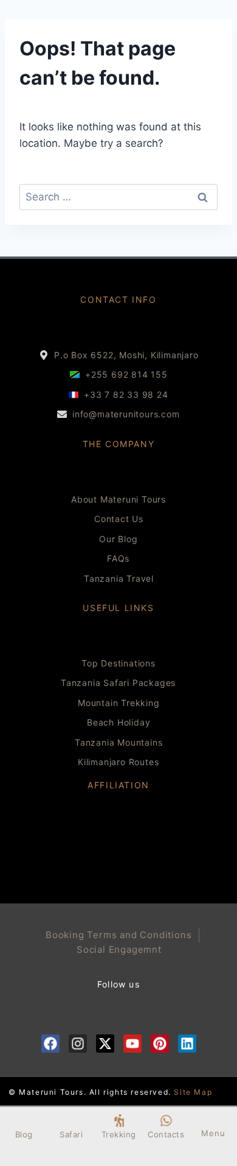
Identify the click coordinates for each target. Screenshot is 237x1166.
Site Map (193, 1092)
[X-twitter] (105, 1043)
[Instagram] (78, 1043)
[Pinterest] (160, 1043)
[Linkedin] (187, 1043)
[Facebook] (50, 1043)
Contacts (166, 1134)
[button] (213, 1121)
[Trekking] (118, 1120)
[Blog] (24, 1120)
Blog (24, 1134)
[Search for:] (118, 197)
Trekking (118, 1134)
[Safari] (71, 1120)
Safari (71, 1134)
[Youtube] (132, 1043)
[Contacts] (166, 1120)
